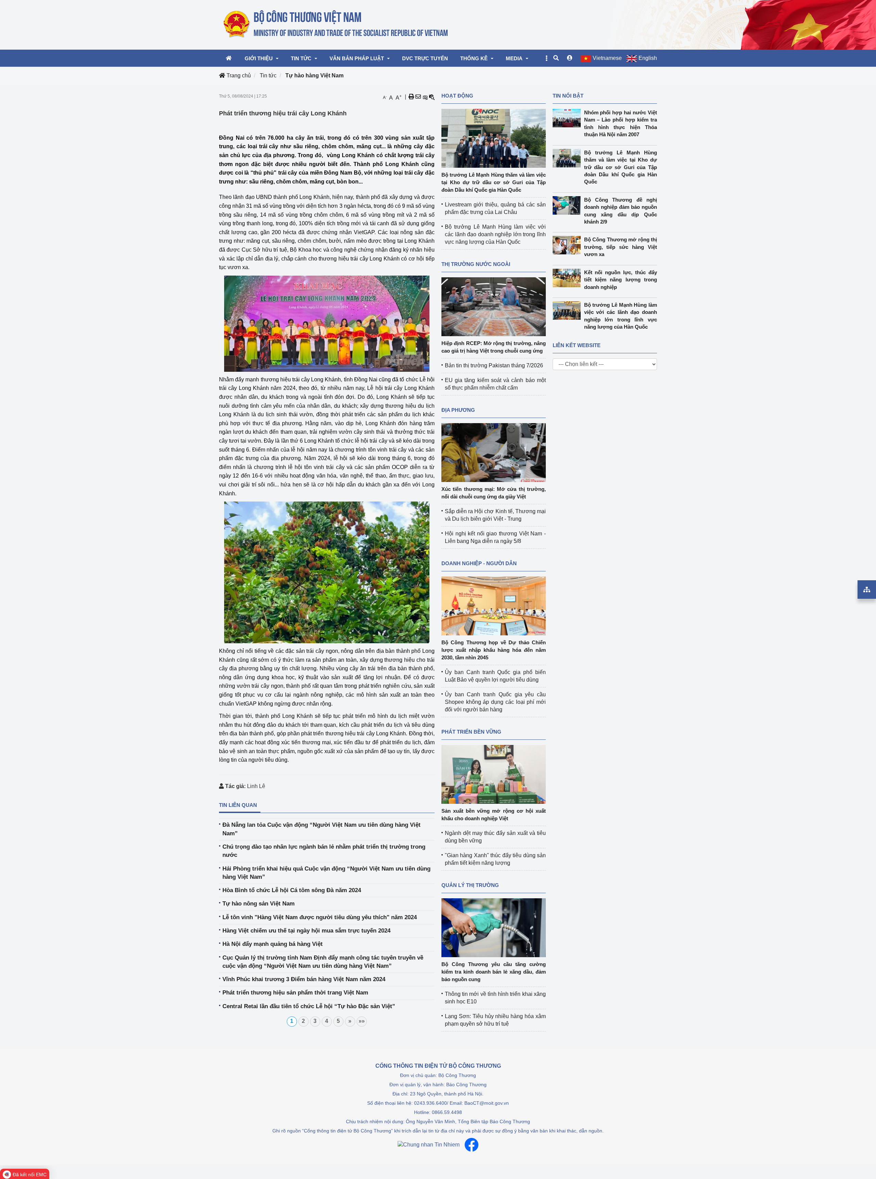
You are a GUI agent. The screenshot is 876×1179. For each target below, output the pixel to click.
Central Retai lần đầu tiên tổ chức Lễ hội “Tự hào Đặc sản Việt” (308, 1006)
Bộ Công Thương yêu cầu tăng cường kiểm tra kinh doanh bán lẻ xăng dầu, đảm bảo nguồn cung (493, 971)
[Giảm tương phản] (432, 96)
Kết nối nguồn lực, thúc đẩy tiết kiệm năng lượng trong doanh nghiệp (620, 279)
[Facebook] (471, 1145)
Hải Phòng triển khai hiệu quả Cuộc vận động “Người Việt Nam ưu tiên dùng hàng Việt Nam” (326, 872)
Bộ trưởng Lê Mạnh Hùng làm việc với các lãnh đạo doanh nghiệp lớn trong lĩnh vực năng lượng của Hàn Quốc (495, 234)
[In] (411, 96)
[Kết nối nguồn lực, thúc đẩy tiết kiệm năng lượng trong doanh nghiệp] (568, 278)
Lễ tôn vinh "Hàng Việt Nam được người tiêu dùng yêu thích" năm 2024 (319, 917)
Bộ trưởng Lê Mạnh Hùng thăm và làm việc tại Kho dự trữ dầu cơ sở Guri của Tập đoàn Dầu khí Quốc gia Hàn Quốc (493, 182)
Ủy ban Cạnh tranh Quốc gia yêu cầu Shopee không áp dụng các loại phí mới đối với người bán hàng (495, 702)
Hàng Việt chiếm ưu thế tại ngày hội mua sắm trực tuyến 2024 (306, 930)
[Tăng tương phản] (425, 96)
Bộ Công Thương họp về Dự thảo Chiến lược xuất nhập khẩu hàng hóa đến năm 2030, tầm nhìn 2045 (493, 649)
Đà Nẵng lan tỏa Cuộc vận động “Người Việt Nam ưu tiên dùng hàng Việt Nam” (321, 829)
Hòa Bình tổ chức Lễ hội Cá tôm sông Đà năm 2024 (291, 890)
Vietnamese (607, 58)
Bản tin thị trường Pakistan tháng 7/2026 (494, 365)
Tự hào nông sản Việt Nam (258, 903)
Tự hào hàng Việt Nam (314, 75)
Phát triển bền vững (471, 732)
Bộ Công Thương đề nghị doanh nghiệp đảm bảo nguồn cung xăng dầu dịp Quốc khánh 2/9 (620, 211)
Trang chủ (238, 75)
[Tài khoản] (570, 58)
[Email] (418, 96)
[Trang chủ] (336, 24)
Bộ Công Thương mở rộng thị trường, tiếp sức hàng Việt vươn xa (620, 247)
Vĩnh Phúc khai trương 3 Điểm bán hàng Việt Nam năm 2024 (303, 979)
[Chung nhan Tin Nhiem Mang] (429, 1145)
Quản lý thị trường (470, 885)
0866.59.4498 (447, 1112)
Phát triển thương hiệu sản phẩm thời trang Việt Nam (295, 992)
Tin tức (268, 75)
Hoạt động (457, 96)
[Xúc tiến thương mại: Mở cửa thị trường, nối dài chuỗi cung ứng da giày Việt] (493, 452)
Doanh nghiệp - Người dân (479, 563)
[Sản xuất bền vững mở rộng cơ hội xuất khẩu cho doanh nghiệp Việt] (493, 774)
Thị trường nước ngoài (475, 264)
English (648, 58)
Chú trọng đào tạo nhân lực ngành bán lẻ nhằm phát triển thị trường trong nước (323, 851)
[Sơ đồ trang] (867, 589)
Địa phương (458, 410)
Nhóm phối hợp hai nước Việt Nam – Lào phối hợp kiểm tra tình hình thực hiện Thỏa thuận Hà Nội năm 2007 (620, 123)
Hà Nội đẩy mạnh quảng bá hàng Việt (272, 944)
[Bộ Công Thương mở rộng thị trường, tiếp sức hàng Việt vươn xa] (568, 245)
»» (362, 1021)
